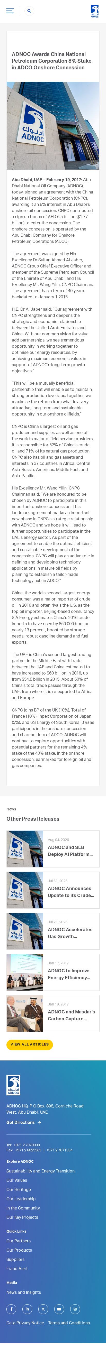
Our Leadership (21, 1199)
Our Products (19, 1251)
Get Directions (20, 1123)
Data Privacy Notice (25, 1324)
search (29, 11)
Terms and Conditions (69, 1324)
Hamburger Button (10, 10)
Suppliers (15, 1260)
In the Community (23, 1209)
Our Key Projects (22, 1218)
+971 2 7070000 (27, 1145)
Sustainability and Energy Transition (40, 1172)
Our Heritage (18, 1190)
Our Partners (18, 1242)
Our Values (16, 1181)
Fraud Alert (17, 1269)
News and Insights (23, 1293)
